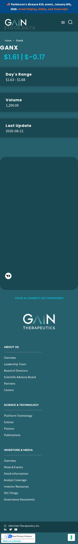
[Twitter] (10, 529)
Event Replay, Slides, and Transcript (43, 9)
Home (8, 40)
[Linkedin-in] (5, 529)
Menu (63, 22)
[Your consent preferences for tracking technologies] (71, 537)
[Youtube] (16, 529)
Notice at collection (12, 541)
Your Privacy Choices (22, 536)
